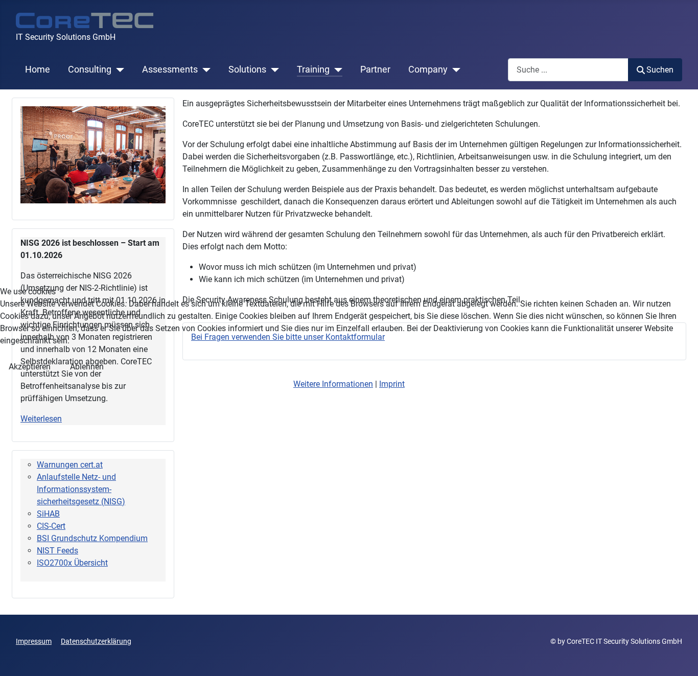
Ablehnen (87, 366)
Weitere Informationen (333, 384)
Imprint (392, 384)
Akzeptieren (30, 366)
